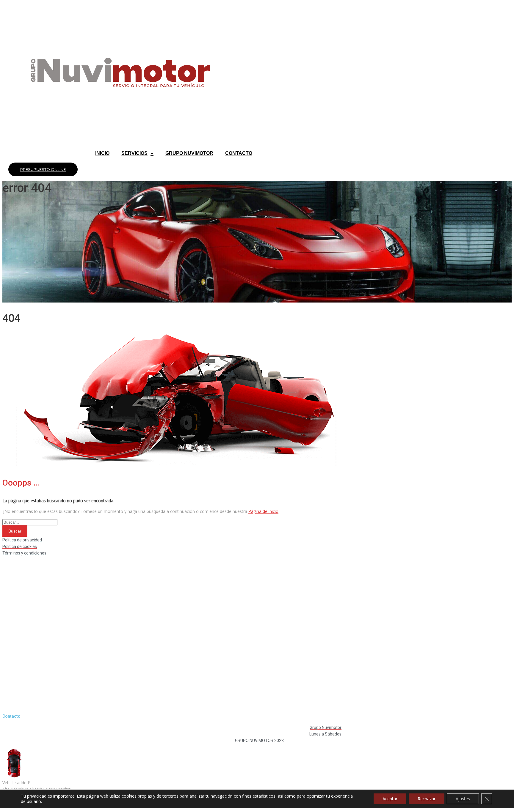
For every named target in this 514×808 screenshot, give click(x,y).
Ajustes (463, 798)
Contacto (238, 153)
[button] (43, 169)
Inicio (102, 153)
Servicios (134, 153)
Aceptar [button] (390, 798)
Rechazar (426, 798)
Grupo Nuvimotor (189, 153)
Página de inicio (263, 511)
